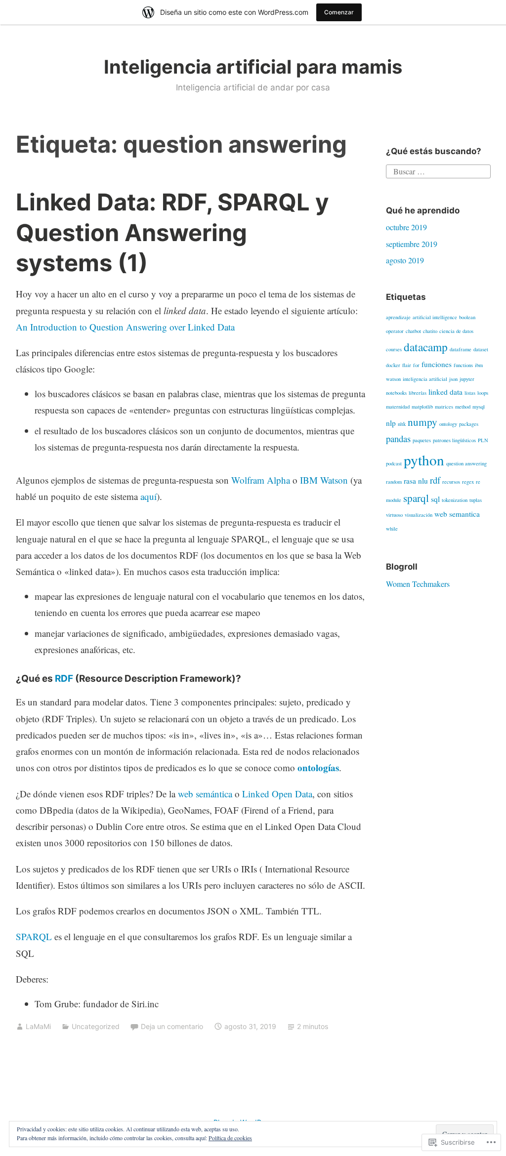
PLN (483, 440)
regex (468, 481)
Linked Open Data (277, 793)
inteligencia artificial (425, 378)
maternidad (398, 406)
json (453, 378)
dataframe (460, 349)
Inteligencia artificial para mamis (253, 66)
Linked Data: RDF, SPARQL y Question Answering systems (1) (172, 232)
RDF (64, 678)
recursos (451, 481)
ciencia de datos (456, 331)
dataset (480, 349)
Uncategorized (96, 1026)
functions (463, 365)
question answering (466, 463)
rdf (435, 480)
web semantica (457, 514)
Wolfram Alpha (260, 480)
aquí (148, 496)
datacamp (426, 347)
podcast (394, 463)
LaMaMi (38, 1026)
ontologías (318, 767)
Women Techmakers (418, 583)
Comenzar (339, 12)
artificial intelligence (435, 317)
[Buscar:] (438, 170)
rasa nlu (416, 481)
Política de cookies (230, 1138)
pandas (398, 438)
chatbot (413, 331)
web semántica (205, 793)
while (392, 528)
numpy (422, 421)
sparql (416, 498)
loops (482, 392)
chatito (430, 331)
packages (468, 423)
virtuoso (394, 514)
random (394, 481)
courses (394, 349)
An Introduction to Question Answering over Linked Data (125, 327)
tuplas (475, 499)
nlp (391, 423)
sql (435, 499)
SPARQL (35, 936)
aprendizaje (398, 317)
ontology (448, 423)
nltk (402, 423)
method (462, 406)
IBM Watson (324, 480)
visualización (418, 514)
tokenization (454, 499)
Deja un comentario (172, 1026)
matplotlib (422, 406)
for (416, 365)
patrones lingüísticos (454, 440)
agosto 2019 (405, 260)
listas (469, 392)
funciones (437, 364)
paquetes (422, 440)
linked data (445, 392)
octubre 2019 (406, 227)
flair (406, 365)
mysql (478, 406)
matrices (444, 406)
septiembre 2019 (411, 244)
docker (393, 365)
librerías (417, 392)
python (424, 459)
